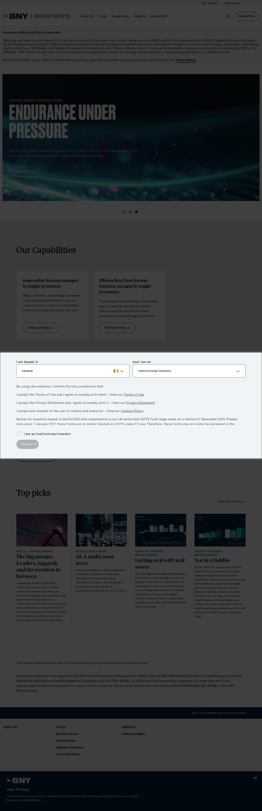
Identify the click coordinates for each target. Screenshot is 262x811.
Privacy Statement (140, 402)
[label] (73, 371)
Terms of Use (134, 394)
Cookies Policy (132, 411)
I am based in (27, 362)
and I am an (142, 362)
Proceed (27, 444)
